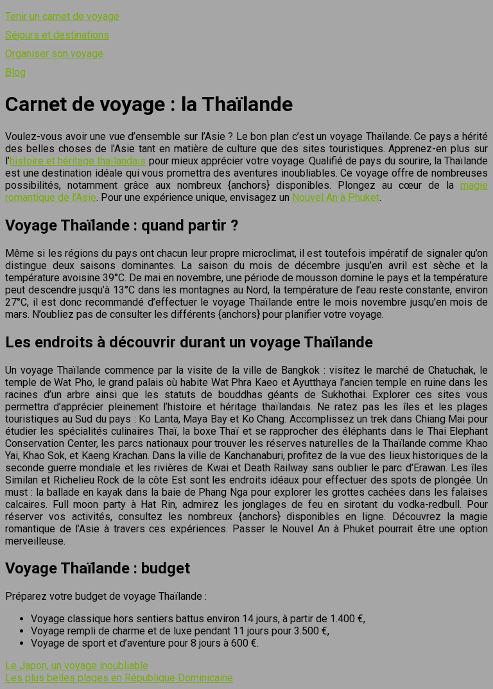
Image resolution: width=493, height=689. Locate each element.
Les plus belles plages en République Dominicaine (119, 678)
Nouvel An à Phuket (335, 197)
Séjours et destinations (57, 35)
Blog (15, 72)
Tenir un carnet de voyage (62, 16)
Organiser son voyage (54, 54)
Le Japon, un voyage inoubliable (76, 665)
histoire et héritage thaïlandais (78, 161)
